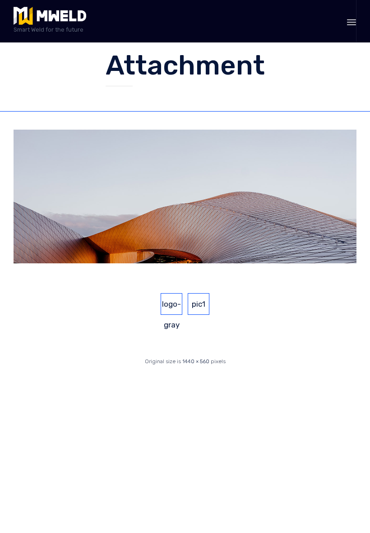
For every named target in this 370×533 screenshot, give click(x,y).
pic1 (198, 304)
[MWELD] (50, 16)
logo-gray (171, 307)
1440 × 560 (195, 361)
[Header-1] (185, 261)
